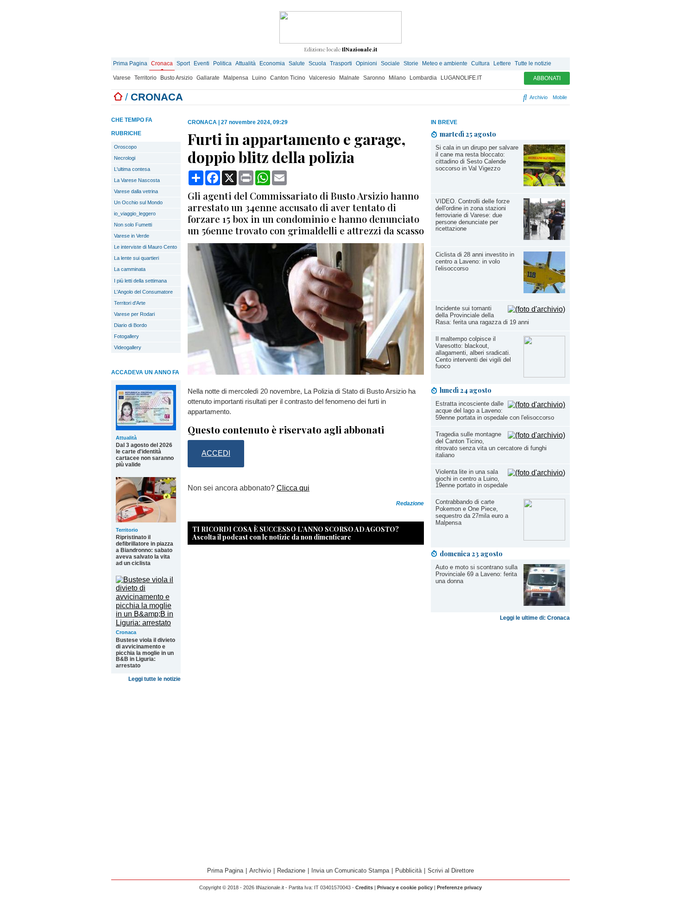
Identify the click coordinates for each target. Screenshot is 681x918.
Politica (222, 63)
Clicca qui (293, 488)
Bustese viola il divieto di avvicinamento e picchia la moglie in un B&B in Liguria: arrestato (145, 653)
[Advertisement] (500, 697)
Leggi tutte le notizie (154, 679)
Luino (259, 78)
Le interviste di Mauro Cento (145, 247)
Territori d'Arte (129, 303)
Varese (122, 78)
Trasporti (341, 63)
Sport (183, 63)
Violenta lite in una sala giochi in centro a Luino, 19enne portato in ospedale (471, 478)
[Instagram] (476, 97)
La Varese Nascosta (137, 180)
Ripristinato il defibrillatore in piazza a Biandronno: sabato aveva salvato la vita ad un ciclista (144, 550)
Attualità (245, 63)
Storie (411, 63)
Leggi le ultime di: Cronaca (535, 618)
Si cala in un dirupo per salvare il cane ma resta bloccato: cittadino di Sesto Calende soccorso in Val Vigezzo (476, 158)
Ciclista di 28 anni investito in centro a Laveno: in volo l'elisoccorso (474, 261)
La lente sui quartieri (136, 258)
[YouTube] (488, 97)
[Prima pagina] (118, 97)
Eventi (201, 63)
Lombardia (423, 78)
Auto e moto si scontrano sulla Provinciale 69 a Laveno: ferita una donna (476, 574)
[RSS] (499, 97)
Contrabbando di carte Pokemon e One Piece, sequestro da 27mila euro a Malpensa (471, 512)
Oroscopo (125, 147)
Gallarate (208, 78)
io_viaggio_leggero (135, 213)
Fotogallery (126, 336)
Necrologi (124, 158)
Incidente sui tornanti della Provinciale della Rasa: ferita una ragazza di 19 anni (482, 315)
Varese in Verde (131, 236)
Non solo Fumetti (133, 224)
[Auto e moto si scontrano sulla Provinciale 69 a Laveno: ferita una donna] (544, 603)
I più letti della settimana (140, 280)
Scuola (317, 63)
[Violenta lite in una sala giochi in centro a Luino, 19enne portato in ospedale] (536, 473)
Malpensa (235, 78)
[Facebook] (465, 97)
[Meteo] (507, 97)
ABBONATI (547, 78)
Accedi (216, 453)
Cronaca (162, 63)
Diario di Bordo (130, 325)
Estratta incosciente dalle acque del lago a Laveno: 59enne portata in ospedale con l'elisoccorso (494, 410)
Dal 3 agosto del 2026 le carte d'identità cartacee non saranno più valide (145, 455)
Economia (272, 63)
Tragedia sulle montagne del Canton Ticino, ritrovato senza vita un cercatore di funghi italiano (491, 445)
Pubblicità (408, 870)
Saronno (374, 78)
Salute (297, 63)
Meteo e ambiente (444, 63)
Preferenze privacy (459, 887)
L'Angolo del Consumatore (143, 292)
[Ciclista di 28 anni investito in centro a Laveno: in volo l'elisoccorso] (544, 291)
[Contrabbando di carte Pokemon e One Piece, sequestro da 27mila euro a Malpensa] (544, 538)
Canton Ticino (287, 78)
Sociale (390, 63)
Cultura (480, 63)
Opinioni (366, 63)
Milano (397, 78)
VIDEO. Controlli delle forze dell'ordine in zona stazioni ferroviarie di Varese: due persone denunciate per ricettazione (472, 215)
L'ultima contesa (132, 169)
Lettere (502, 63)
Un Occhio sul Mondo (138, 202)
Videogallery (127, 347)
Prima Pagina (130, 63)
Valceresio (322, 78)
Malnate (349, 78)
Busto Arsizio (176, 78)
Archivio (538, 97)
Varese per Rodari (134, 314)
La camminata (129, 269)
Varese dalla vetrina (136, 191)
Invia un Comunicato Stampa (350, 870)
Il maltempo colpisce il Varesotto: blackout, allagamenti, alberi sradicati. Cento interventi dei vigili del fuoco (473, 352)
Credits (364, 887)
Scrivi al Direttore (451, 870)
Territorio (145, 78)
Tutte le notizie (533, 63)
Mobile (560, 97)
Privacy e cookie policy (405, 887)
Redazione (291, 870)
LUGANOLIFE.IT (461, 78)
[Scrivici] (515, 97)
